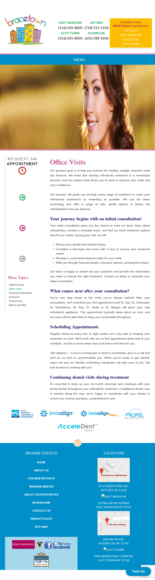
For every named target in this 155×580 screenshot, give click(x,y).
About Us (41, 470)
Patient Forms (16, 285)
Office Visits (15, 289)
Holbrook (131, 39)
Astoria (131, 30)
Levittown (130, 43)
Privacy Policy (41, 518)
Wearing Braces (41, 486)
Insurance (14, 297)
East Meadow (130, 34)
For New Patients (41, 478)
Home (41, 462)
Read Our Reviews (23, 544)
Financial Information (20, 293)
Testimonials (16, 301)
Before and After (17, 305)
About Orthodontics (41, 494)
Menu (79, 59)
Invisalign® (41, 502)
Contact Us (41, 510)
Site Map (41, 526)
